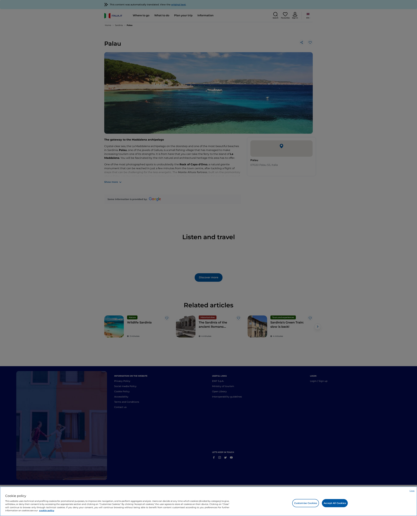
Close (412, 491)
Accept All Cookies (335, 503)
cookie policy (46, 510)
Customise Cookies (305, 503)
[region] (208, 501)
